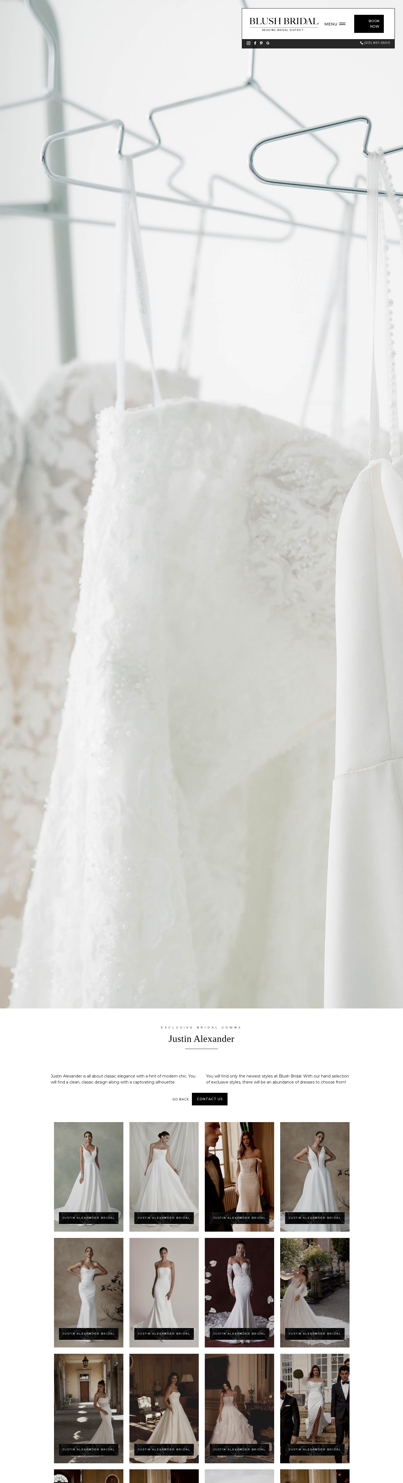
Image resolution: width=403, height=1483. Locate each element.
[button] (337, 24)
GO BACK (180, 1099)
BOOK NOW (374, 23)
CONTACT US (210, 1099)
